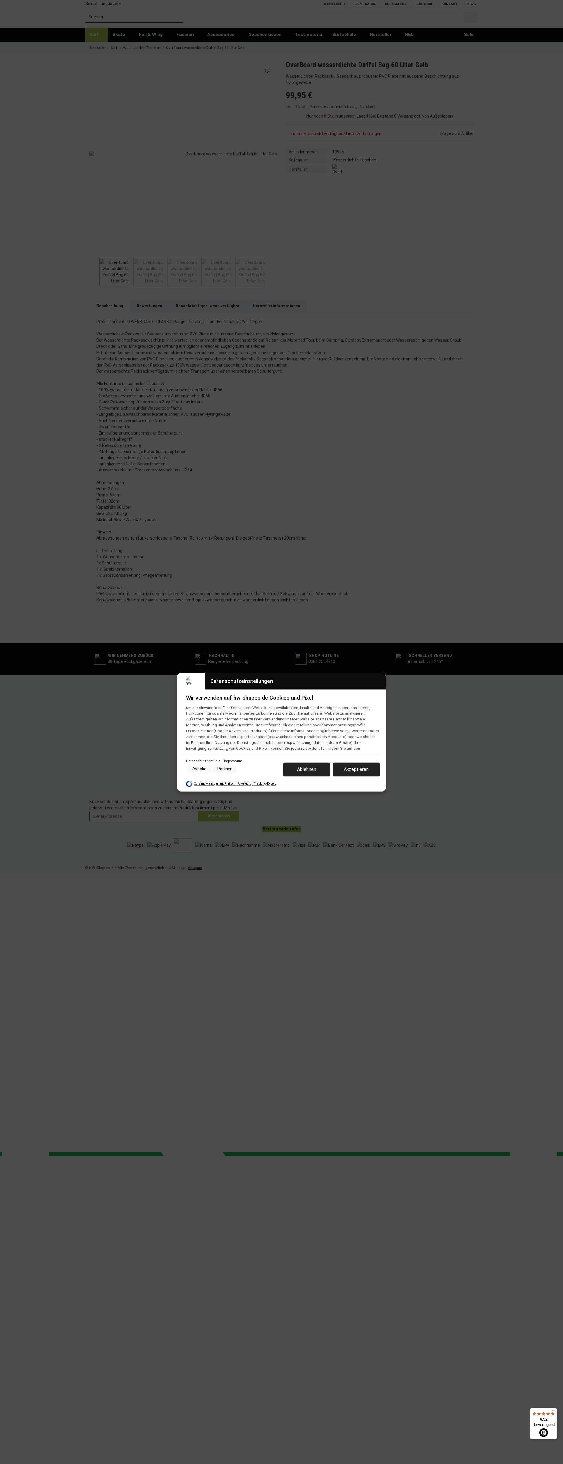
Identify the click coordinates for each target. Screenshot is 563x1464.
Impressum (233, 761)
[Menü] (553, 1411)
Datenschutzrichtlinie (203, 761)
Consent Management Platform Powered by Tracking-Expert (235, 784)
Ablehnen (306, 769)
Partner (224, 768)
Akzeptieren (356, 769)
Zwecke (198, 768)
